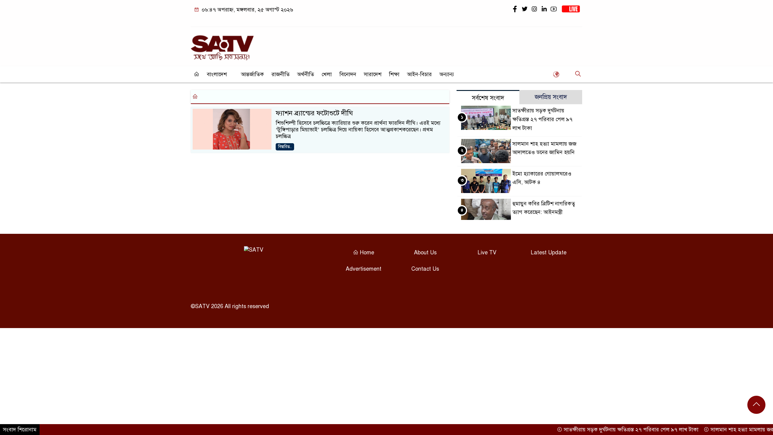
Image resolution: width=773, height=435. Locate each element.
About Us (425, 252)
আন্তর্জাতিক (252, 74)
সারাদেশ (372, 74)
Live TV (487, 252)
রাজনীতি (280, 74)
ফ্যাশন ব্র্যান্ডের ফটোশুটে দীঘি (314, 113)
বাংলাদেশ (217, 74)
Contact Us (425, 269)
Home (366, 252)
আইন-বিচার (419, 74)
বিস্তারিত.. (285, 146)
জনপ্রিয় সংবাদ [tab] (551, 97)
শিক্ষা (394, 74)
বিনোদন (347, 74)
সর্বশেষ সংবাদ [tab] (488, 98)
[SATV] (222, 45)
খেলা (327, 74)
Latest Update (548, 252)
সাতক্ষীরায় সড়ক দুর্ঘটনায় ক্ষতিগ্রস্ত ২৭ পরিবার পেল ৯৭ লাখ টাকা (542, 119)
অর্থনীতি (305, 74)
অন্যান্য (446, 74)
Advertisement (363, 269)
